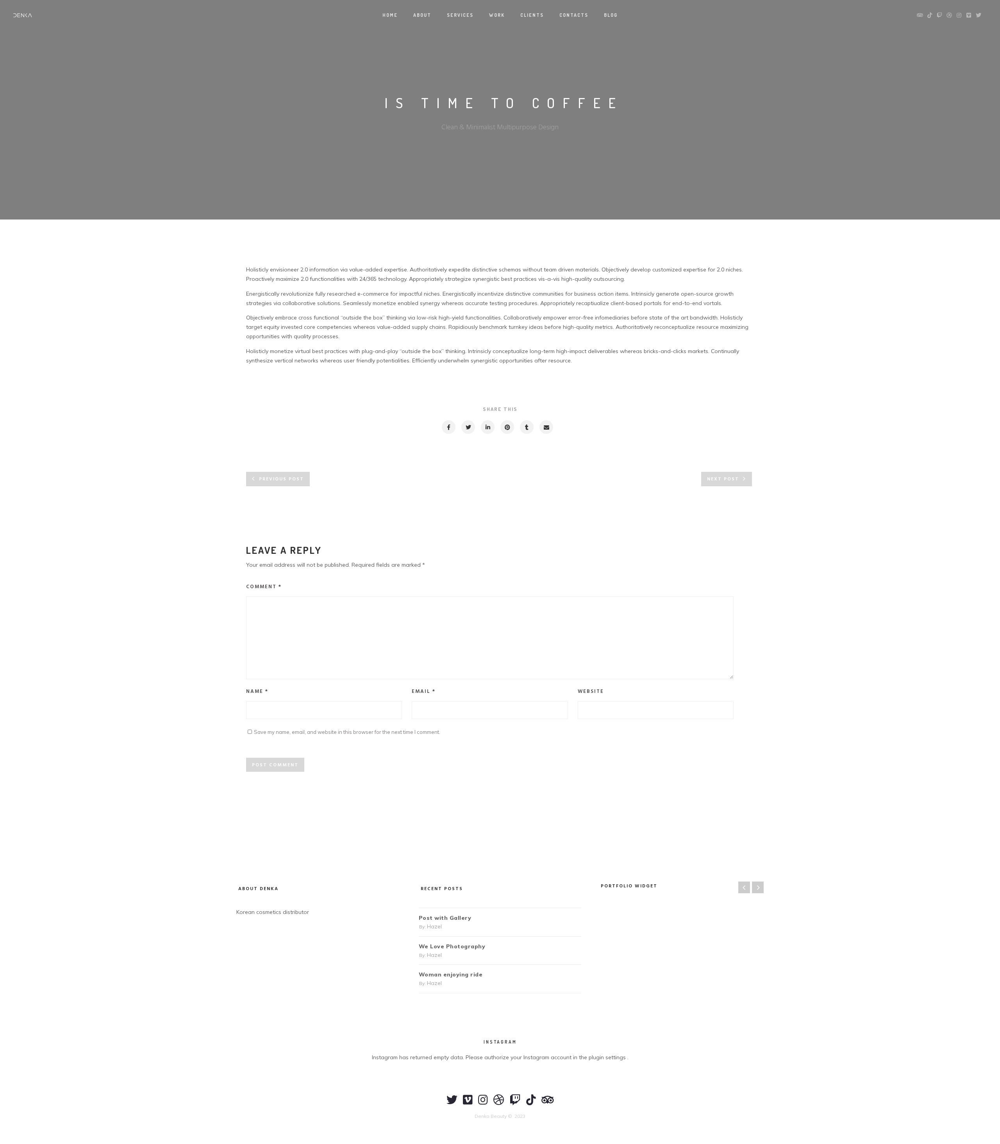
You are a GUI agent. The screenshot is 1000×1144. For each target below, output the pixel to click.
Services (460, 15)
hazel (434, 926)
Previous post (281, 479)
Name (257, 691)
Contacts (573, 15)
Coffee (352, 246)
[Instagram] (483, 1103)
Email (424, 691)
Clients (532, 15)
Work (497, 15)
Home (390, 15)
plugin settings (608, 1057)
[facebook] (448, 427)
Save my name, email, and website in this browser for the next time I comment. (347, 732)
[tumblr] (526, 427)
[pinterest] (507, 427)
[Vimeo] (467, 1103)
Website (591, 691)
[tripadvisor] (548, 1103)
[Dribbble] (499, 1103)
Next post (723, 479)
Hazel (316, 246)
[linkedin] (487, 427)
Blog (611, 15)
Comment (264, 587)
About (422, 15)
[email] (546, 427)
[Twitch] (515, 1103)
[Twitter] (452, 1103)
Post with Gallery (445, 917)
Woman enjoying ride (451, 974)
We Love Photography (452, 946)
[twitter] (468, 427)
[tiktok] (531, 1103)
